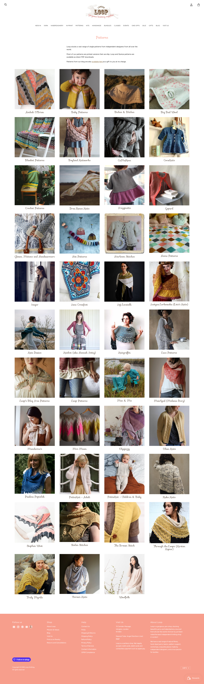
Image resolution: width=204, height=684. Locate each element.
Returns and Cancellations (56, 643)
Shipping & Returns (88, 633)
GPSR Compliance (88, 652)
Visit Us (166, 25)
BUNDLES (107, 25)
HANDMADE (96, 25)
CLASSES (117, 25)
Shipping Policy (87, 636)
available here (97, 62)
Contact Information (88, 649)
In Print (69, 25)
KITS (87, 25)
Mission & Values (53, 630)
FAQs (83, 630)
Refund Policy (86, 639)
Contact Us (85, 626)
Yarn (46, 25)
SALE (144, 25)
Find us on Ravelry (53, 639)
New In (38, 25)
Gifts (151, 25)
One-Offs (136, 25)
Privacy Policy (86, 643)
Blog (158, 25)
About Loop (51, 626)
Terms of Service (87, 646)
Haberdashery (57, 25)
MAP (117, 639)
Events (126, 25)
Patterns (79, 25)
